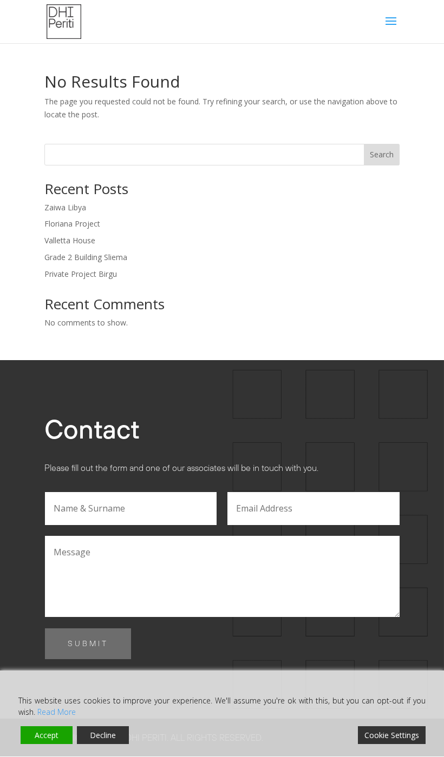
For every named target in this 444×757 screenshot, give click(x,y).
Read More (56, 712)
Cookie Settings (391, 735)
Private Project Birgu (80, 274)
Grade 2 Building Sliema (85, 257)
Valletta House (69, 240)
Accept (46, 735)
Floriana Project (72, 223)
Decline (103, 735)
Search (382, 154)
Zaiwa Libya (65, 207)
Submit (88, 643)
